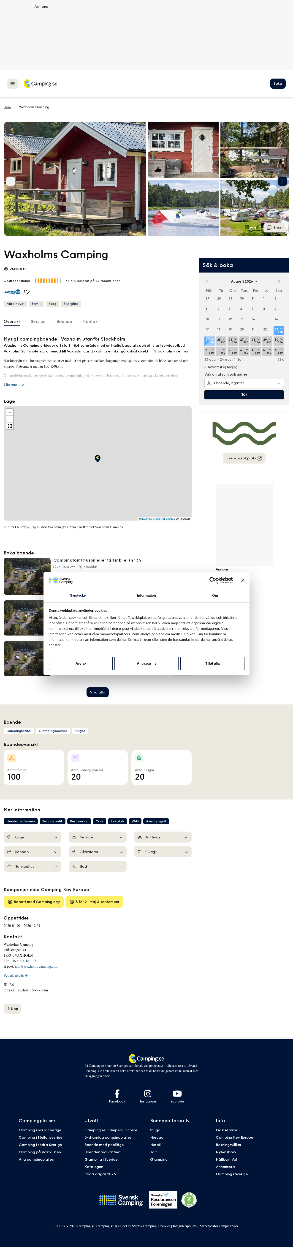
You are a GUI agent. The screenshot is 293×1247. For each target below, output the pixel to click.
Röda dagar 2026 (100, 1174)
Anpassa (144, 663)
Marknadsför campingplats (219, 1225)
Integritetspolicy (184, 1225)
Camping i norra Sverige (40, 1130)
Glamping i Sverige (101, 1159)
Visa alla (97, 692)
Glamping (159, 1159)
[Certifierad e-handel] (189, 1200)
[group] (75, 179)
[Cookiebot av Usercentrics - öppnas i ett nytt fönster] (213, 580)
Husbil (155, 1144)
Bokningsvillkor (228, 1144)
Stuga (155, 1130)
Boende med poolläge (104, 1144)
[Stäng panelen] (242, 580)
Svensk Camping (144, 1225)
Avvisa (81, 663)
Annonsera (225, 1166)
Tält (153, 1152)
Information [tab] (146, 595)
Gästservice (226, 1130)
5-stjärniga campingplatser (108, 1137)
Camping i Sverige (232, 1174)
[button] (183, 150)
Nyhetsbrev (226, 1152)
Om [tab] (215, 595)
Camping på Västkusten (40, 1152)
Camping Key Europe (234, 1137)
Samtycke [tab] (78, 595)
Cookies (164, 1225)
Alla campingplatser (37, 1159)
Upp (14, 1008)
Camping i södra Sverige (40, 1144)
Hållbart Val (226, 1159)
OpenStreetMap (165, 518)
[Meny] (12, 83)
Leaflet (146, 518)
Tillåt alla (212, 663)
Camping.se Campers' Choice (110, 1130)
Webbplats (14, 975)
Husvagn (157, 1137)
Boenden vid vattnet (102, 1152)
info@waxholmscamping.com (36, 966)
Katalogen (93, 1166)
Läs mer (11, 384)
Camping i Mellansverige (40, 1137)
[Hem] (40, 83)
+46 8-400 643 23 (23, 960)
